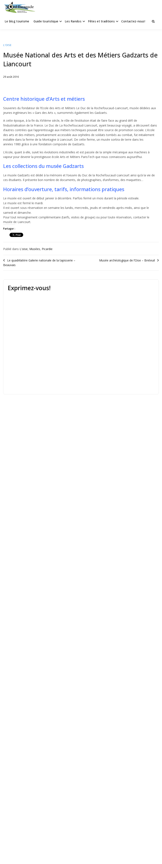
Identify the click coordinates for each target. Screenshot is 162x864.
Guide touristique (46, 21)
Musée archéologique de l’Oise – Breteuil (127, 260)
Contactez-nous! (133, 21)
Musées (34, 249)
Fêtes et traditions (101, 21)
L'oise (7, 45)
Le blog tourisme (17, 21)
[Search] (153, 21)
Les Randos (73, 21)
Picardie (47, 249)
